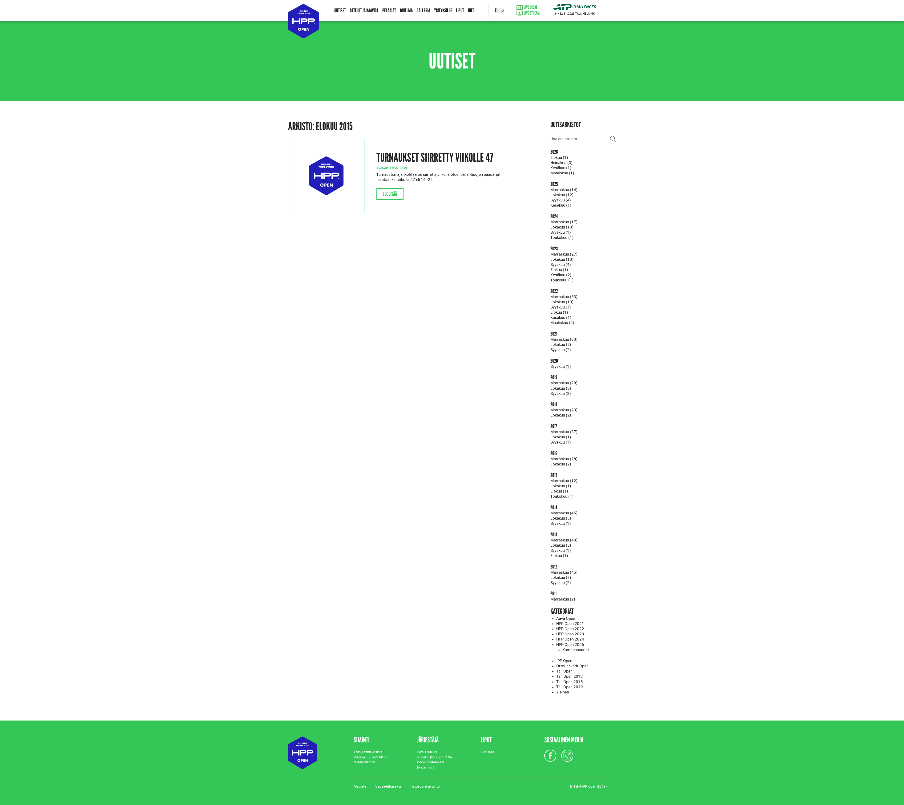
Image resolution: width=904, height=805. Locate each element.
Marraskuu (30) (563, 339)
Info (471, 10)
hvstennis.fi (426, 767)
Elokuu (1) (559, 157)
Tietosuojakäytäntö (425, 786)
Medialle (360, 786)
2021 (553, 334)
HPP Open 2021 (570, 623)
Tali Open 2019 (569, 687)
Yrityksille (443, 10)
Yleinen (562, 692)
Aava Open (565, 618)
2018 (553, 404)
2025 (554, 184)
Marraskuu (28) (563, 459)
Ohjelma (406, 10)
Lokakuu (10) (561, 259)
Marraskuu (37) (563, 431)
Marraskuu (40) (563, 540)
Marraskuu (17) (563, 222)
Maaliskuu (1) (562, 173)
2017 (553, 426)
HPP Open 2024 (570, 639)
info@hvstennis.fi (430, 762)
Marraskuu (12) (563, 480)
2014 (553, 507)
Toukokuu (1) (561, 237)
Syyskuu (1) (560, 232)
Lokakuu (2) (560, 415)
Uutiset (340, 10)
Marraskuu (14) (563, 189)
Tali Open (564, 671)
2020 (554, 361)
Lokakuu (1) (560, 437)
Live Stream (531, 13)
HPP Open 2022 (570, 628)
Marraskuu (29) (563, 382)
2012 (553, 567)
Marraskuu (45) (563, 513)
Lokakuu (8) (560, 388)
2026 (554, 152)
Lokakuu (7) (560, 344)
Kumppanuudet (575, 649)
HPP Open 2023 (570, 634)
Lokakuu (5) (560, 518)
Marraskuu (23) (563, 410)
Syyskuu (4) (560, 200)
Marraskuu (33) (563, 296)
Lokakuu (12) (561, 194)
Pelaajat (389, 10)
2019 (553, 377)
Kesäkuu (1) (560, 167)
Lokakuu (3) (560, 545)
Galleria (423, 10)
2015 (553, 475)
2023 (554, 248)
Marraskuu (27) (563, 254)
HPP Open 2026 (570, 644)
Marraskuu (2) (562, 599)
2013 (553, 534)
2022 (554, 291)
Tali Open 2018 (569, 681)
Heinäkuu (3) (561, 162)
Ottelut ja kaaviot (364, 10)
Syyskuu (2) (560, 349)
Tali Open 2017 (569, 676)
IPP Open (564, 660)
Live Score (530, 7)
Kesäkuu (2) (560, 274)
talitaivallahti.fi (364, 762)
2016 (553, 453)
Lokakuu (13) (561, 227)
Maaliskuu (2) (562, 322)
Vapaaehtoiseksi (388, 786)
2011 (553, 593)
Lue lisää (390, 194)
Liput (460, 10)
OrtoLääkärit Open (572, 666)
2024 (554, 216)
